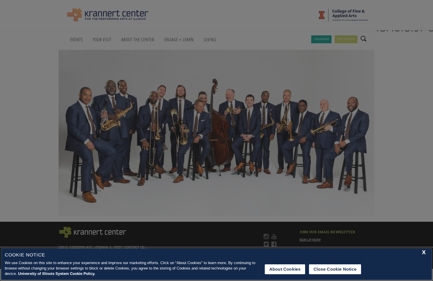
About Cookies (285, 269)
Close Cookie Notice (335, 269)
